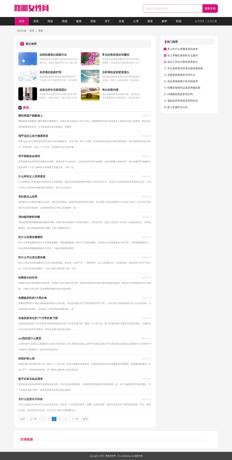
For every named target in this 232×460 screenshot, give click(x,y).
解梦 (164, 21)
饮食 (121, 21)
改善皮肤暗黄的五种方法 (181, 74)
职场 (178, 21)
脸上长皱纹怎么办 (177, 107)
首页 (21, 21)
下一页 (74, 419)
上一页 (33, 419)
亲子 (107, 21)
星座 (150, 21)
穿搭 (93, 21)
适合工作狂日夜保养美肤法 (182, 62)
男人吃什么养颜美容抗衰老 (182, 49)
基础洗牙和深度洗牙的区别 (182, 100)
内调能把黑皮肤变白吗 (180, 94)
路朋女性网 (110, 456)
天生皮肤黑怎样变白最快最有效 (185, 68)
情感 (64, 21)
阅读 (50, 21)
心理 (136, 21)
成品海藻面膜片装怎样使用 (182, 81)
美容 (36, 21)
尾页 (85, 419)
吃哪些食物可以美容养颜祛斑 (183, 87)
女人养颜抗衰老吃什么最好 (182, 55)
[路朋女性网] (31, 9)
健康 (79, 21)
